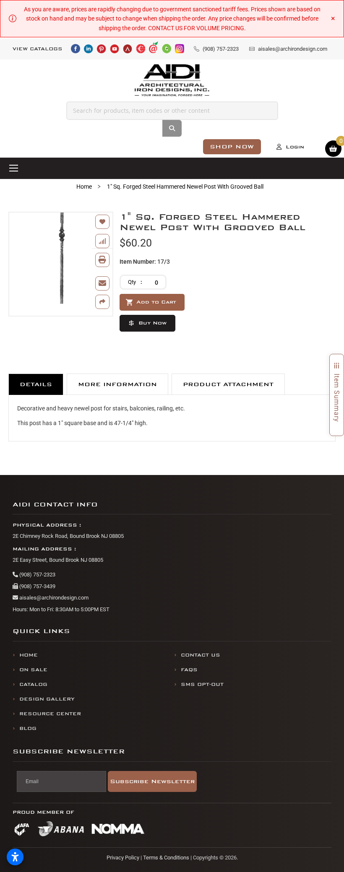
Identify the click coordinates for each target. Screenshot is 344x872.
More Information (117, 384)
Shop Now (232, 146)
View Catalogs (38, 49)
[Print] (102, 260)
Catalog (33, 684)
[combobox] (172, 110)
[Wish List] (102, 222)
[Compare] (102, 241)
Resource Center (50, 713)
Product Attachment (228, 384)
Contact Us (200, 655)
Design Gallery (47, 699)
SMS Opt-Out (202, 684)
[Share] (102, 302)
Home (84, 186)
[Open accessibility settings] (15, 857)
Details (36, 384)
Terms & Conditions (166, 857)
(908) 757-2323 (36, 574)
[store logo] (172, 80)
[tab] (35, 384)
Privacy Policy (123, 857)
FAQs (189, 669)
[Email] (102, 283)
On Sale (33, 669)
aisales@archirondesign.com (53, 597)
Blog (27, 728)
